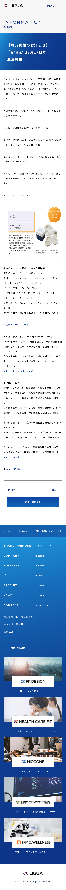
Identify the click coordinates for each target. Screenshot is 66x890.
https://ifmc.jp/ (12, 457)
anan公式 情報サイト (17, 468)
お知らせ (23, 531)
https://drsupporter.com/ (18, 371)
